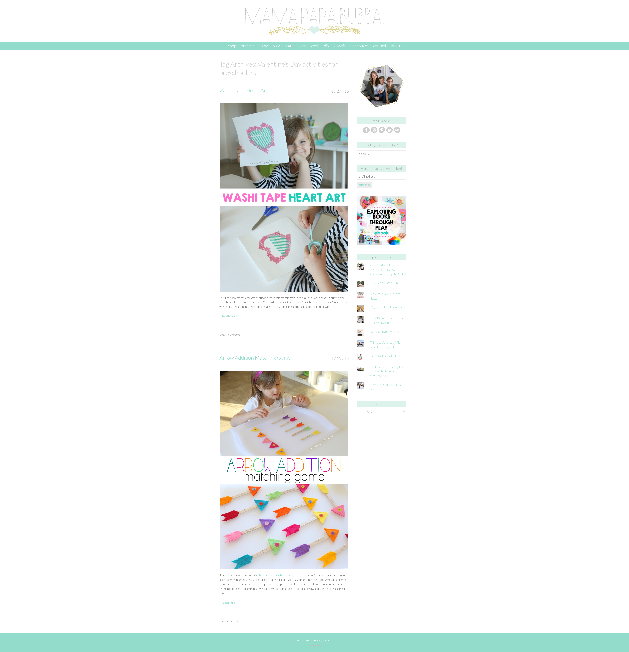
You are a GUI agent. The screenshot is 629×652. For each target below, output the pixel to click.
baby (263, 45)
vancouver (359, 45)
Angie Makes (325, 640)
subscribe (365, 184)
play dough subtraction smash (275, 575)
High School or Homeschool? (387, 307)
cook (315, 45)
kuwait (340, 45)
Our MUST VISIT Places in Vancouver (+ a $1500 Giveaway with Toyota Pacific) (388, 269)
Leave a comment (232, 334)
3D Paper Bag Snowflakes (385, 331)
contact (379, 45)
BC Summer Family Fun (384, 283)
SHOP (232, 45)
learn (301, 45)
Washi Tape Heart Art (243, 90)
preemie (248, 45)
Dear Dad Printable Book (385, 356)
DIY (326, 45)
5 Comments (228, 621)
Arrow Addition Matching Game (255, 357)
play (276, 45)
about (396, 45)
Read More (228, 316)
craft (289, 45)
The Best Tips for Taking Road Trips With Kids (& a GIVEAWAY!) (387, 371)
